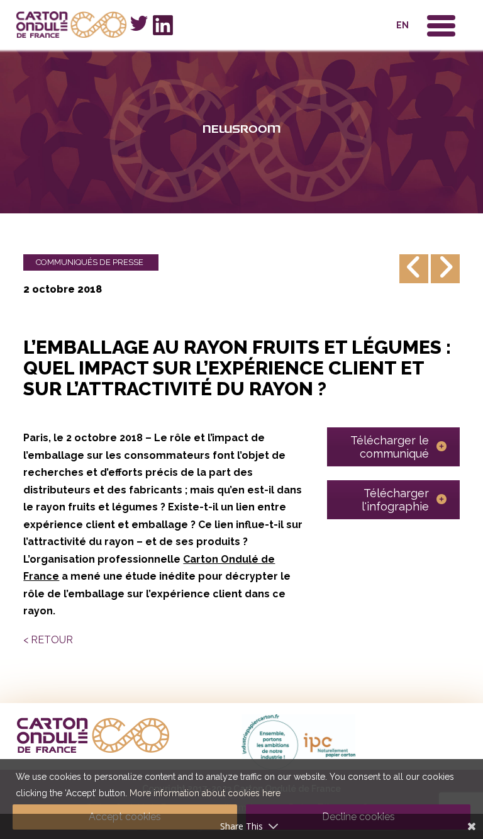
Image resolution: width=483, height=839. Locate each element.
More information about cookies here (205, 793)
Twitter (139, 23)
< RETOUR (48, 640)
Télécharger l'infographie (395, 500)
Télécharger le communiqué (389, 447)
